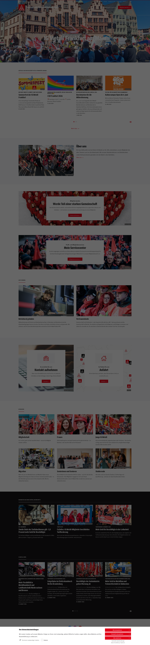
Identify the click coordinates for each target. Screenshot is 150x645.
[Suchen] (102, 7)
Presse (20, 1)
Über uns (79, 157)
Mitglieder (32, 1)
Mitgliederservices (74, 259)
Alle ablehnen (117, 638)
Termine (50, 13)
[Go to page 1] (74, 122)
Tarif (29, 13)
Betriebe (35, 13)
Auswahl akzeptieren (117, 634)
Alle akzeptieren (117, 630)
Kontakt (105, 1)
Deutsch (124, 1)
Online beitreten (74, 215)
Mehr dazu (74, 128)
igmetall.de (119, 1)
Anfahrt (100, 1)
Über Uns (58, 13)
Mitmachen (22, 13)
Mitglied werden (124, 7)
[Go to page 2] (76, 122)
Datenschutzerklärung (115, 642)
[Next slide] (130, 122)
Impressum (122, 642)
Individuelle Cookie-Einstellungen (118, 640)
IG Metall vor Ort (111, 1)
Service (43, 13)
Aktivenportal (25, 1)
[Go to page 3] (77, 611)
